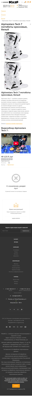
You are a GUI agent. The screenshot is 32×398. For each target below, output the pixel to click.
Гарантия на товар (16, 269)
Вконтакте (10, 309)
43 (9, 159)
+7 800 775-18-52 (25, 288)
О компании (16, 249)
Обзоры (16, 283)
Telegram (14, 309)
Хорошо (16, 385)
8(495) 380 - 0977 (8, 5)
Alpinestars (10, 164)
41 (6, 159)
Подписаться (26, 230)
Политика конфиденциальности (16, 271)
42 (7, 159)
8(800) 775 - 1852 (8, 6)
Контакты (16, 253)
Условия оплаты (16, 265)
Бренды (16, 242)
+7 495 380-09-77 (10, 288)
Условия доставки (16, 267)
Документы (16, 255)
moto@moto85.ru (17, 296)
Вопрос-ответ (16, 279)
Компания (16, 247)
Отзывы (16, 252)
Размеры (16, 281)
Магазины (16, 263)
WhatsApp (21, 309)
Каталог (16, 239)
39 (2, 159)
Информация (16, 260)
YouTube (17, 309)
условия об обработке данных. (16, 382)
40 (4, 159)
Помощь (16, 276)
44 (11, 159)
